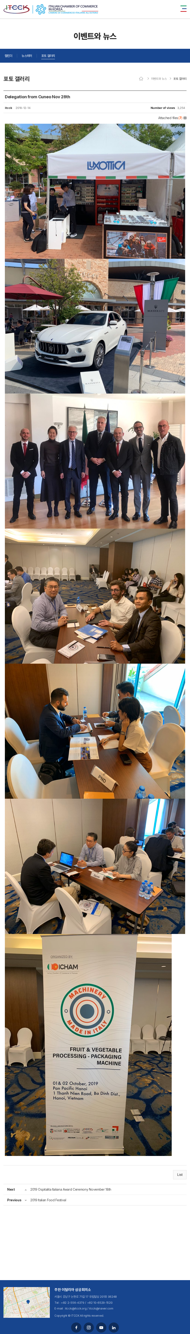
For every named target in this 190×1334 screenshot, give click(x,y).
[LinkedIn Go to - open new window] (114, 1327)
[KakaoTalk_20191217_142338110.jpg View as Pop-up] (95, 802)
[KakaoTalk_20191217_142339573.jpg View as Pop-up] (95, 127)
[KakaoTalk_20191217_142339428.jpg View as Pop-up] (95, 262)
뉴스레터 (27, 56)
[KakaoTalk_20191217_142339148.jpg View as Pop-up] (95, 396)
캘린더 (8, 56)
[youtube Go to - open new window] (101, 1327)
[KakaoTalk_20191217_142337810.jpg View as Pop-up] (88, 937)
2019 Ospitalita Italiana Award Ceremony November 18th (70, 1189)
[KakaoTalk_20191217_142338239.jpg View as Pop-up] (95, 667)
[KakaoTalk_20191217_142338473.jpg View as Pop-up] (95, 532)
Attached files (170, 118)
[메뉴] (183, 8)
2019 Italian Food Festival (48, 1200)
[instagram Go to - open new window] (89, 1327)
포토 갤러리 (48, 56)
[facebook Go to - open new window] (76, 1327)
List (180, 1174)
